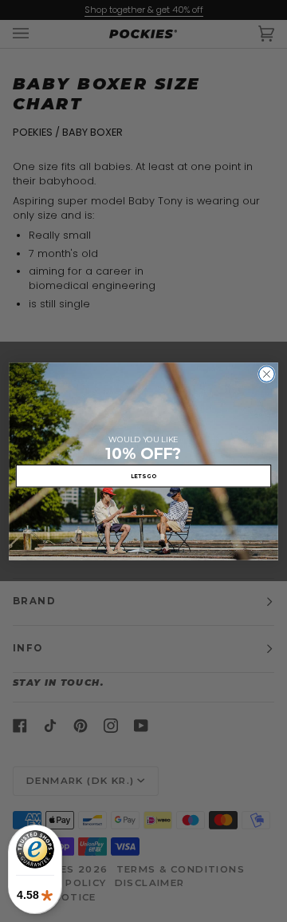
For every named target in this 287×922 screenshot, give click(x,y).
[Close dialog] (267, 374)
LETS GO (143, 475)
